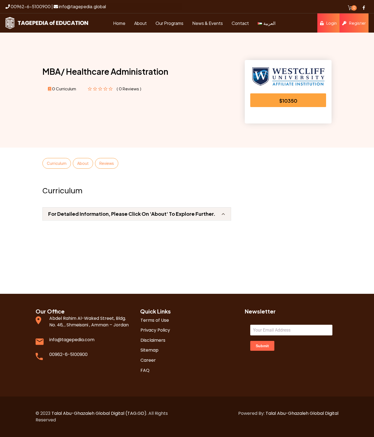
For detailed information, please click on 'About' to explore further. (131, 214)
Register (357, 22)
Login (331, 22)
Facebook (364, 8)
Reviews (106, 163)
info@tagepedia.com (71, 340)
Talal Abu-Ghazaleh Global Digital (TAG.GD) (98, 413)
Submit (262, 346)
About (83, 163)
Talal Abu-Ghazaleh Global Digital (302, 413)
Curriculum (57, 163)
